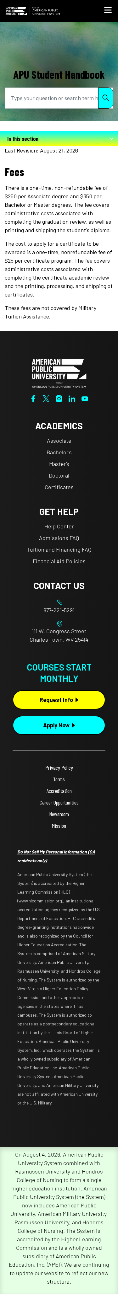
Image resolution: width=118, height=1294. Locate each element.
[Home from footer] (59, 372)
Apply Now (56, 725)
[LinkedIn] (72, 398)
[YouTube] (84, 398)
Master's (59, 463)
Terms (59, 779)
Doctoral (59, 475)
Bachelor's (59, 452)
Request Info (56, 699)
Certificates (59, 487)
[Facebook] (33, 398)
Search (105, 98)
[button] (108, 11)
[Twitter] (46, 398)
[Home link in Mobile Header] (33, 11)
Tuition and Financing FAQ (59, 549)
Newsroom (59, 813)
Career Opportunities (59, 802)
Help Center (59, 526)
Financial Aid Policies (59, 561)
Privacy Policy (59, 767)
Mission (59, 825)
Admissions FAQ (59, 537)
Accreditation (59, 790)
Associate (59, 440)
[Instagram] (59, 398)
